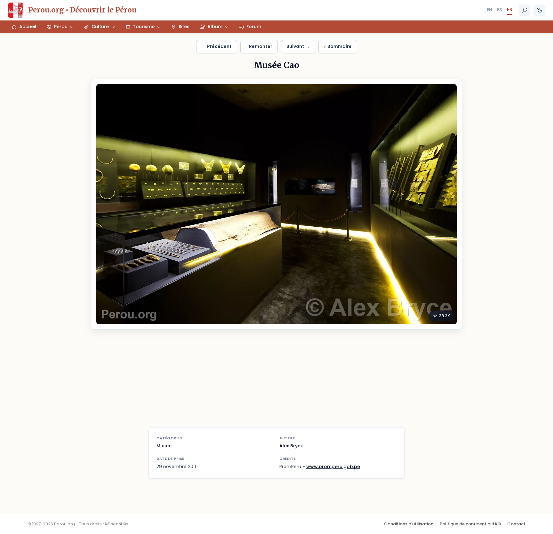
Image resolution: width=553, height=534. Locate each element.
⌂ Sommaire (338, 46)
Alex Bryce (291, 446)
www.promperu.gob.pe (333, 466)
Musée (164, 446)
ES (499, 9)
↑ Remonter (259, 46)
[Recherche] (524, 10)
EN (489, 9)
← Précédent (217, 46)
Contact (516, 524)
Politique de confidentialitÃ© (470, 524)
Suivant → (298, 46)
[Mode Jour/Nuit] (539, 10)
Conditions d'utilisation (408, 524)
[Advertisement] (276, 382)
